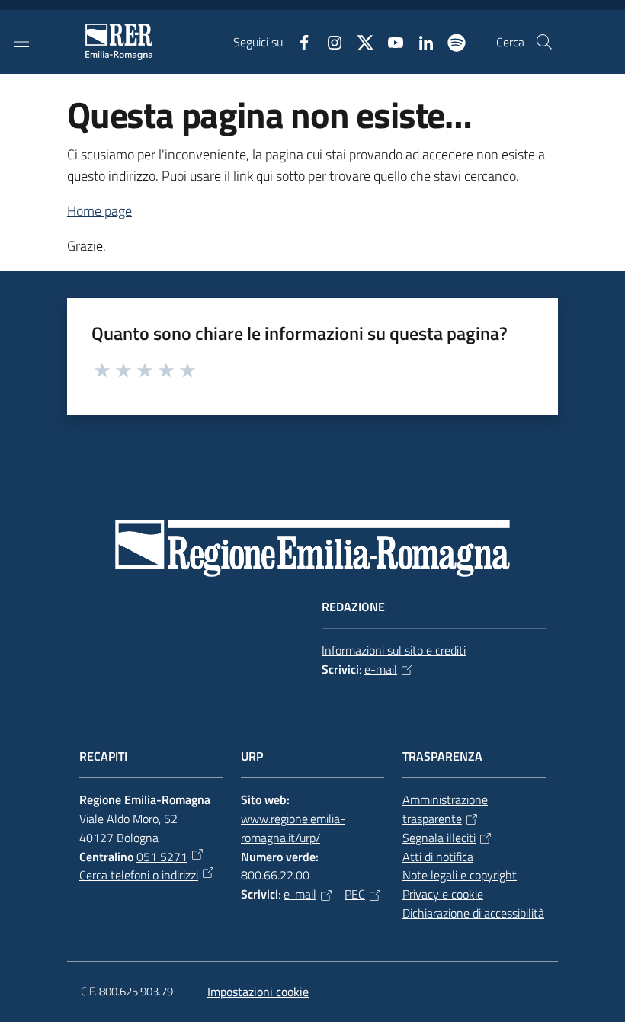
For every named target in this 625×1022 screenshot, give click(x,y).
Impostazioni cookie (258, 991)
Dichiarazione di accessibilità (473, 913)
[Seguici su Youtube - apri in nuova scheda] (389, 41)
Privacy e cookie (442, 894)
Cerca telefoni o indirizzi (138, 875)
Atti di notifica (437, 856)
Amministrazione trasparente (445, 809)
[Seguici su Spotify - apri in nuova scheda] (450, 41)
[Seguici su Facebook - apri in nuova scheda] (298, 41)
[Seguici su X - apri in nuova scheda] (359, 41)
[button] (544, 42)
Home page (99, 210)
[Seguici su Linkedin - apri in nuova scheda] (420, 41)
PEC (355, 894)
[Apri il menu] (21, 42)
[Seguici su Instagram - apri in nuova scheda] (328, 41)
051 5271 (162, 856)
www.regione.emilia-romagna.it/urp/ (293, 828)
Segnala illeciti (439, 837)
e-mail (380, 669)
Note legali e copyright (459, 875)
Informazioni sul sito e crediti (394, 650)
